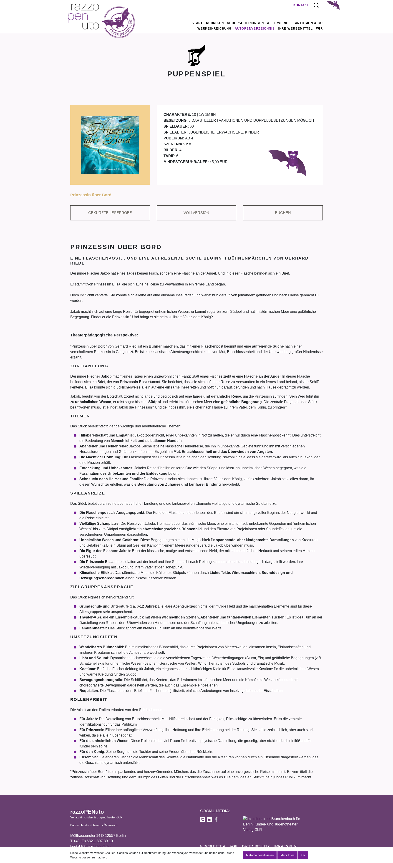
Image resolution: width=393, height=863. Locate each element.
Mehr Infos (287, 855)
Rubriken (215, 23)
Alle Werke (278, 23)
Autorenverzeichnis (255, 28)
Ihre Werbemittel (295, 28)
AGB (233, 846)
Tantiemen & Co (308, 23)
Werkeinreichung (214, 28)
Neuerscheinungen (245, 23)
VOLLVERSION (196, 213)
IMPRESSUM (285, 846)
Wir (319, 28)
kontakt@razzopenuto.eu (90, 846)
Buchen (283, 213)
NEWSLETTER (212, 846)
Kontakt (301, 5)
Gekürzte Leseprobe (110, 213)
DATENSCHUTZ (256, 846)
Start (197, 23)
